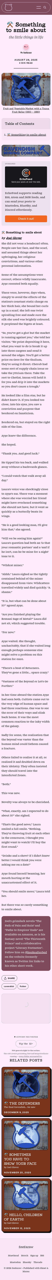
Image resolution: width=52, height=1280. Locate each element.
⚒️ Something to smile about (26, 135)
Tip (26, 1043)
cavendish (9, 986)
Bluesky (27, 1262)
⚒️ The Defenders (22, 1103)
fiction (23, 986)
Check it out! (26, 218)
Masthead (13, 1255)
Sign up (34, 1255)
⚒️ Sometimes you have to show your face (20, 1159)
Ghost (43, 1268)
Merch (24, 1255)
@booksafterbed (36, 952)
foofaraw (27, 52)
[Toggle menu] (38, 7)
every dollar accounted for (30, 1056)
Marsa (26, 1271)
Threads (38, 1262)
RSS (42, 1255)
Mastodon (15, 1262)
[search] (45, 7)
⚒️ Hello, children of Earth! (23, 1217)
